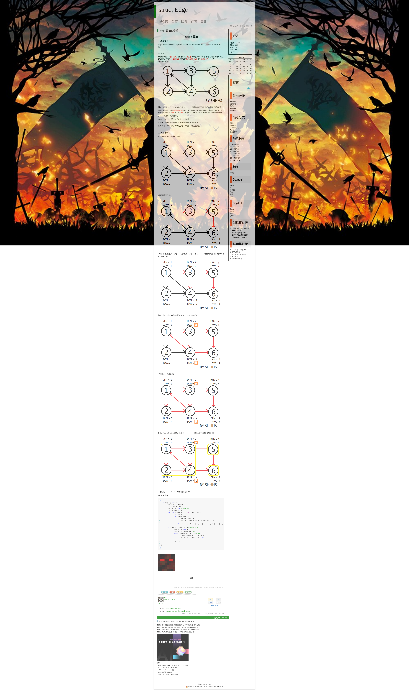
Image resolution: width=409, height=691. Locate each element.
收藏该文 (179, 592)
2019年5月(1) (234, 149)
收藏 (219, 614)
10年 (236, 45)
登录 (180, 621)
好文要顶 (164, 592)
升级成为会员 (214, 605)
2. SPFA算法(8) (235, 252)
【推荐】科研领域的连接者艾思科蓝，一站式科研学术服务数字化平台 (176, 632)
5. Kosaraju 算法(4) (236, 259)
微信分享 (188, 592)
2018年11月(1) (235, 151)
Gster (232, 209)
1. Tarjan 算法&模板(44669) (239, 228)
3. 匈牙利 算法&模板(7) (238, 254)
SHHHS (166, 598)
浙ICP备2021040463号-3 (215, 687)
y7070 (232, 216)
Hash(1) (233, 125)
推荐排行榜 (240, 244)
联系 (184, 21)
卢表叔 (232, 190)
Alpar (232, 192)
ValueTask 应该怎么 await (165, 672)
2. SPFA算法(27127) (237, 230)
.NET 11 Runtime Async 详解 (166, 670)
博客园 (163, 21)
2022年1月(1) (234, 144)
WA (231, 187)
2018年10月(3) (235, 153)
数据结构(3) (234, 132)
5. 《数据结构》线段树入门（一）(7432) (243, 237)
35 (236, 49)
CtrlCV (232, 211)
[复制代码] (160, 501)
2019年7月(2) (234, 147)
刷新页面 (217, 618)
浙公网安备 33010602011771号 (197, 687)
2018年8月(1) (234, 156)
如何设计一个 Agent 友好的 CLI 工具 (168, 674)
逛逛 (185, 621)
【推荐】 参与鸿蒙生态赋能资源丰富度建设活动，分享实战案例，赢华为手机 (178, 625)
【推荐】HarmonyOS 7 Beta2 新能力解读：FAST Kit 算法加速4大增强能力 (178, 627)
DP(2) (232, 123)
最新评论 (233, 108)
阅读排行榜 (240, 222)
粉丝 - (166, 599)
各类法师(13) (234, 127)
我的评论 (233, 104)
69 (236, 47)
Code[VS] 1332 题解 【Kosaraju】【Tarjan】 (178, 611)
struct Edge (173, 9)
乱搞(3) (232, 130)
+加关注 (160, 603)
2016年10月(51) (235, 158)
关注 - (173, 599)
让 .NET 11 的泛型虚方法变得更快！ (168, 667)
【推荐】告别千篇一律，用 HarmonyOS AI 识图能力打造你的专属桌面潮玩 (178, 629)
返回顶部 (224, 618)
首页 (174, 21)
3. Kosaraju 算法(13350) (238, 233)
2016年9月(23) (235, 160)
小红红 (232, 185)
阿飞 (231, 196)
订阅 (194, 21)
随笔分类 (239, 117)
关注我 (172, 592)
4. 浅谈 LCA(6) (235, 256)
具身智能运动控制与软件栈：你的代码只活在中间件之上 (174, 665)
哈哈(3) (232, 173)
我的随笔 (233, 101)
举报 (223, 614)
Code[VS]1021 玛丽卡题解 (173, 609)
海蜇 (231, 194)
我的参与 (233, 106)
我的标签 (233, 110)
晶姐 (231, 213)
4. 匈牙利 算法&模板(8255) (239, 235)
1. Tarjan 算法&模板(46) (238, 250)
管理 (203, 21)
